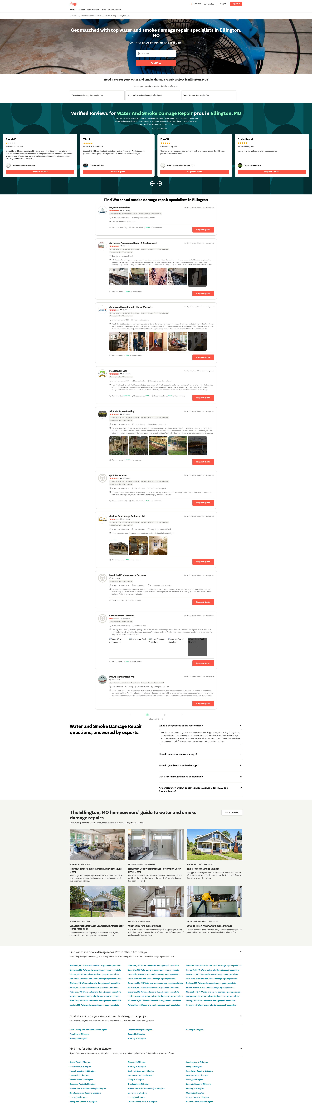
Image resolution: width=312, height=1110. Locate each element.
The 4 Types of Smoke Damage (203, 868)
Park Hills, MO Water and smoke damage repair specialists (212, 978)
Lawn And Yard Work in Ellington (142, 1101)
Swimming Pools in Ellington (140, 1075)
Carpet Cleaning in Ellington (140, 1029)
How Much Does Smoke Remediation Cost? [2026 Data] (96, 870)
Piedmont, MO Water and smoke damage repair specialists (95, 965)
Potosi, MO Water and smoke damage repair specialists (210, 987)
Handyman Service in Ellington (83, 1101)
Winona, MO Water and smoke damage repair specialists (94, 974)
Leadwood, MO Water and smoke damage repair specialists (212, 974)
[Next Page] (182, 714)
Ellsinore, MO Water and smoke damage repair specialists (95, 983)
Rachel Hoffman (135, 864)
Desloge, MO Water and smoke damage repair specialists (211, 983)
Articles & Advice (114, 9)
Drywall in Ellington (136, 1034)
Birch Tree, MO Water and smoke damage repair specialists (95, 1000)
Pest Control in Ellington (197, 1075)
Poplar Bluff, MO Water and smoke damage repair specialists (212, 970)
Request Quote (203, 229)
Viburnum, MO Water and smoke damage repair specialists (153, 965)
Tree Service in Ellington (80, 1066)
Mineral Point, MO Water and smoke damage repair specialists (213, 992)
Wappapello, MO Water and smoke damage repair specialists (154, 1000)
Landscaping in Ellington (197, 1062)
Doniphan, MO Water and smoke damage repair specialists (153, 992)
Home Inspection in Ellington (82, 1071)
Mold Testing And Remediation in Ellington (88, 1029)
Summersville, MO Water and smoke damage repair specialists (155, 983)
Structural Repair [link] (87, 16)
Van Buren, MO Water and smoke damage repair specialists (95, 978)
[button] (118, 277)
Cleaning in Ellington (137, 1062)
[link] (8, 165)
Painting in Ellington (137, 1038)
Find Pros (156, 62)
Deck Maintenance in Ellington (141, 1071)
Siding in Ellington (136, 1079)
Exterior (82, 9)
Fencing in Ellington (78, 1097)
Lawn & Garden (93, 9)
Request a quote (40, 171)
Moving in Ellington (194, 1079)
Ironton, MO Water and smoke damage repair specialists (94, 1005)
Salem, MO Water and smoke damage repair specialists (94, 987)
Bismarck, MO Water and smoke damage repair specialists (153, 987)
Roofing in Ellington (78, 1038)
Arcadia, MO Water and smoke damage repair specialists (94, 996)
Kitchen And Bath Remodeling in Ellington (88, 1088)
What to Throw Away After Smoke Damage (209, 925)
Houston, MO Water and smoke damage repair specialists (211, 1005)
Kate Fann (74, 864)
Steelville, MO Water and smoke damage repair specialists (153, 970)
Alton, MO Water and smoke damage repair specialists (152, 978)
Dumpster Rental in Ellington (82, 1084)
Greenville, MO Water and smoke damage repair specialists (154, 974)
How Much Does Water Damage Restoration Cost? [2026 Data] (154, 870)
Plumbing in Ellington (79, 1034)
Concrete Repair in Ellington (198, 1084)
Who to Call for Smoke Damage (144, 925)
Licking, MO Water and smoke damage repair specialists (210, 1000)
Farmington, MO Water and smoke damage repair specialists (212, 996)
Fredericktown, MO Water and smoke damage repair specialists (155, 996)
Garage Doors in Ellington (197, 1097)
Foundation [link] (74, 16)
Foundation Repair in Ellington (199, 1071)
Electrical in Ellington (79, 1075)
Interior (73, 9)
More (104, 9)
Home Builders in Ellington (81, 1079)
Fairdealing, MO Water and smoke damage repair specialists (154, 1005)
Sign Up (236, 3)
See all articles (231, 812)
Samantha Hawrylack (197, 921)
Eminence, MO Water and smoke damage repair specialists (95, 970)
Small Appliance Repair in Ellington (85, 1093)
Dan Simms (132, 921)
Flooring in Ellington (137, 1066)
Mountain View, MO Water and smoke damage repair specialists (214, 965)
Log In (223, 3)
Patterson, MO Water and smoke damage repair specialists (95, 992)
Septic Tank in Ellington (80, 1062)
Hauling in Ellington (194, 1029)
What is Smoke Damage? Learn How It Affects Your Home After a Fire (96, 927)
